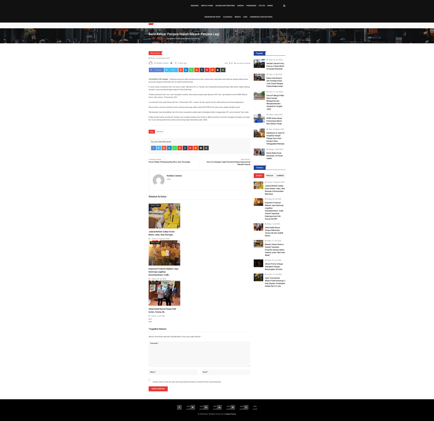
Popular (269, 176)
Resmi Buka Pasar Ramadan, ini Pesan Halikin (275, 156)
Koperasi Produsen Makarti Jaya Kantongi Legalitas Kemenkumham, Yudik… (163, 272)
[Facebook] (153, 148)
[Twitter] (158, 148)
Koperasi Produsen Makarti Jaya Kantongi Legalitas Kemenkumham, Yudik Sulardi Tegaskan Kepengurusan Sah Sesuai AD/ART (274, 211)
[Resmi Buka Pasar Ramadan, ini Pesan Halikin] (259, 152)
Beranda (195, 6)
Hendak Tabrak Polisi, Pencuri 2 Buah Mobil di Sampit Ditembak (275, 66)
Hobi (245, 17)
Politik (262, 6)
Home (152, 38)
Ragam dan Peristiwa (225, 6)
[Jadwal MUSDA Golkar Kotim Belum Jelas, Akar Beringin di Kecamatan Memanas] (258, 185)
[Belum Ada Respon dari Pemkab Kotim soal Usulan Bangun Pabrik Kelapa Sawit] (259, 77)
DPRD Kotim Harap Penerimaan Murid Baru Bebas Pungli (274, 121)
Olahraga (227, 17)
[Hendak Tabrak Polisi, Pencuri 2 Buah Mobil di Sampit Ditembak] (259, 63)
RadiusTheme (231, 414)
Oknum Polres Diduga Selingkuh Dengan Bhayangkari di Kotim (274, 266)
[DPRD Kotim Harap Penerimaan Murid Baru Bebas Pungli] (259, 118)
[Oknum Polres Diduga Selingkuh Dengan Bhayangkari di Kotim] (258, 263)
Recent (259, 176)
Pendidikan (251, 6)
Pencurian (160, 131)
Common (280, 176)
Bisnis (270, 6)
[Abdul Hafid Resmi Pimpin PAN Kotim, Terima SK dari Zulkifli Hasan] (258, 227)
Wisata (238, 17)
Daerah (240, 6)
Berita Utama (207, 6)
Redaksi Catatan (174, 176)
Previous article (155, 159)
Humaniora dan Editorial (261, 17)
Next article (245, 159)
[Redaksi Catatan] (171, 63)
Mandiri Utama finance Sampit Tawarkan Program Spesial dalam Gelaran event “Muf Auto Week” (275, 249)
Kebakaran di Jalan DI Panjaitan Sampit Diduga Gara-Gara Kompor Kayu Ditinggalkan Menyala (275, 138)
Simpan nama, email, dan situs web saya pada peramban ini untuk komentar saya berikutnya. (187, 382)
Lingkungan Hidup (212, 17)
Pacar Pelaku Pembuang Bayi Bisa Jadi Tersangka (169, 162)
